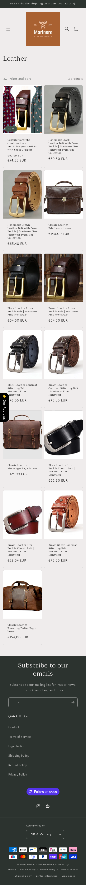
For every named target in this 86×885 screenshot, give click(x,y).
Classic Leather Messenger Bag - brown (22, 467)
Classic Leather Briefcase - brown (59, 226)
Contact (13, 727)
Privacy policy (47, 869)
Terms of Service (19, 737)
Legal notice (68, 876)
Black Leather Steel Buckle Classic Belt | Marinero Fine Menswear (61, 470)
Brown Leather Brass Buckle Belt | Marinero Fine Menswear (63, 312)
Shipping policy (23, 876)
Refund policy (28, 869)
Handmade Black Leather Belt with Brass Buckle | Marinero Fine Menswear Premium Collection (63, 146)
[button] (8, 28)
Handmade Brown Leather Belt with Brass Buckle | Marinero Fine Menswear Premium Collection (23, 231)
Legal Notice (16, 746)
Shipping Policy (18, 755)
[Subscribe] (72, 702)
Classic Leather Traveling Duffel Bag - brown (22, 628)
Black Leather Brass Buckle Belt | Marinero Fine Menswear (22, 312)
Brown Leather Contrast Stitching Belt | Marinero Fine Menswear (63, 389)
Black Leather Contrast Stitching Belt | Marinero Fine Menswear (22, 389)
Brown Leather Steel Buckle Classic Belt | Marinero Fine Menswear (21, 550)
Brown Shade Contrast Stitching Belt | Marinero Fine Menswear (62, 550)
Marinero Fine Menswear (41, 864)
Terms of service (68, 869)
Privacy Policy (17, 774)
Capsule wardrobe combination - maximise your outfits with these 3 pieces (22, 144)
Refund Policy (17, 765)
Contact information (47, 876)
